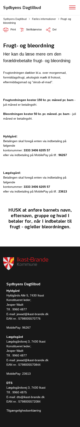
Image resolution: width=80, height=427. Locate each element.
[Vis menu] (72, 7)
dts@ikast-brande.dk (31, 397)
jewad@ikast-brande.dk (32, 314)
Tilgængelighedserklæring (23, 410)
